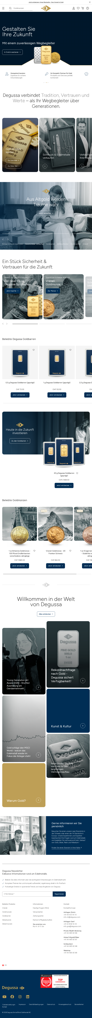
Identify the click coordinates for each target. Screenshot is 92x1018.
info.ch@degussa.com (72, 917)
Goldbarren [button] (50, 244)
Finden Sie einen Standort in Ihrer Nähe (66, 848)
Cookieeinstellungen (8, 1004)
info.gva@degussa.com (72, 926)
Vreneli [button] (85, 244)
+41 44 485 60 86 (70, 933)
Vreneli (4, 908)
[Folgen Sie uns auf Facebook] (12, 996)
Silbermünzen (7, 924)
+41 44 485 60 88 (70, 946)
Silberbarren (6, 920)
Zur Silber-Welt (13, 166)
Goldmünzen (7, 912)
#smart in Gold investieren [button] (12, 244)
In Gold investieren (11, 52)
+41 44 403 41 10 (70, 915)
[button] (87, 8)
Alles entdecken (45, 614)
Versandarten (38, 912)
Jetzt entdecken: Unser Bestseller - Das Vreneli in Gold (46, 2)
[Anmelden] (73, 8)
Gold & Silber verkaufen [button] (34, 244)
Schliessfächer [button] (62, 244)
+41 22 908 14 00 (70, 924)
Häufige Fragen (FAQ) (41, 908)
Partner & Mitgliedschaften (42, 920)
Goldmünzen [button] (76, 244)
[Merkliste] (78, 8)
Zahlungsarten (38, 916)
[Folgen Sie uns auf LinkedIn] (27, 996)
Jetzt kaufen (11, 291)
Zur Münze (52, 291)
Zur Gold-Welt (12, 160)
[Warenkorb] (82, 8)
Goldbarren (6, 916)
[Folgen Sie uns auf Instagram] (20, 996)
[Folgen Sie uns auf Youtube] (4, 996)
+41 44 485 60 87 (70, 940)
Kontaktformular (70, 908)
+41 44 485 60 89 (70, 953)
